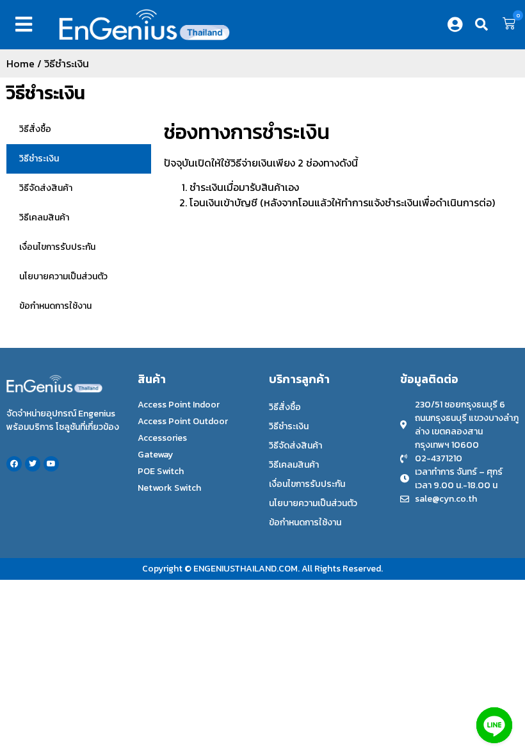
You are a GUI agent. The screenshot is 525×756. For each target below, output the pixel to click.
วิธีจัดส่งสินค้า (45, 188)
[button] (26, 24)
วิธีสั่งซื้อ (35, 129)
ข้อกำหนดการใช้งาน (55, 306)
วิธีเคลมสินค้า (44, 217)
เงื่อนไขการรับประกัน (57, 247)
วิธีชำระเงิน (45, 92)
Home (20, 63)
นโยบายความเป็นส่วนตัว (63, 276)
